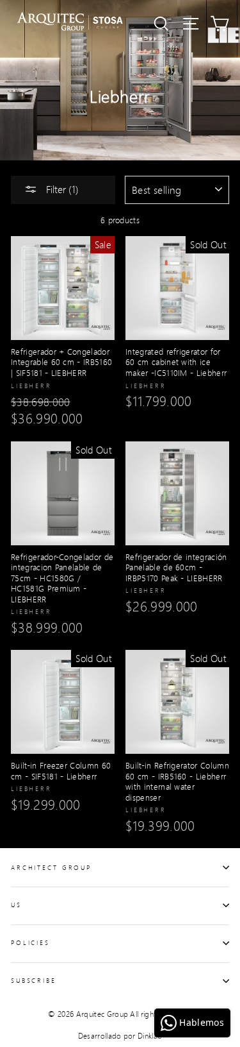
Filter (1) (61, 189)
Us (16, 904)
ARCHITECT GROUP (51, 867)
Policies (30, 942)
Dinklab (150, 1035)
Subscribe (33, 980)
